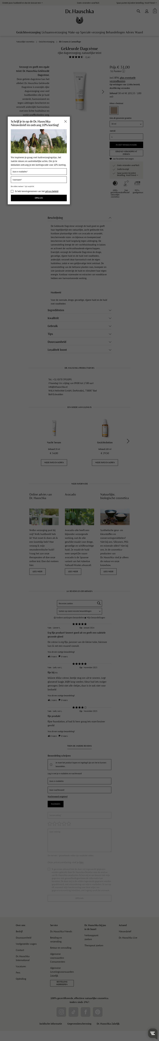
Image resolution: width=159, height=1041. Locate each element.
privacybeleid (51, 191)
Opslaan (39, 198)
